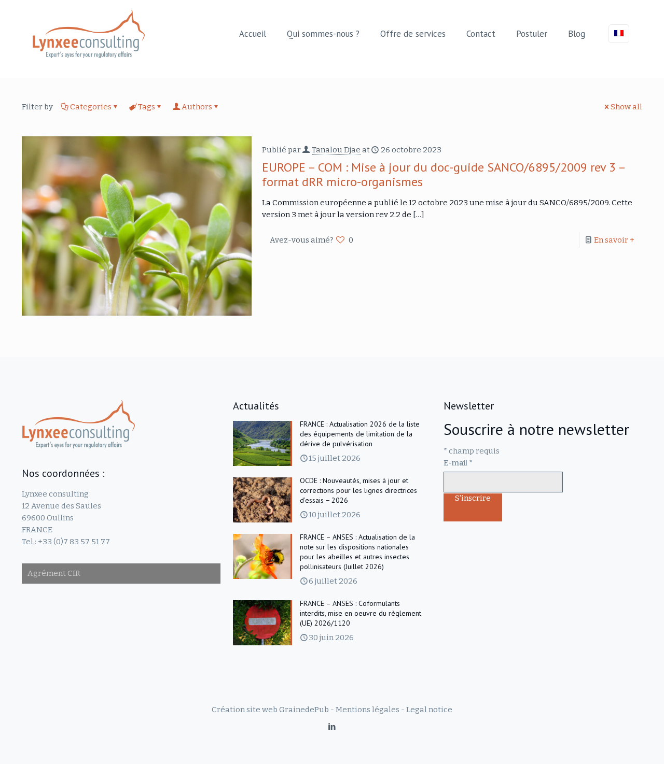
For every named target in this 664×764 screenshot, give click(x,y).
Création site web (245, 709)
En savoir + (614, 240)
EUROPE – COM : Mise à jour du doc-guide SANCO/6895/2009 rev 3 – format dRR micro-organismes (443, 174)
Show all (626, 106)
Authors (197, 106)
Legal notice (429, 709)
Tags (146, 106)
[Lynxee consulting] (88, 33)
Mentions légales (367, 709)
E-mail (458, 463)
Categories (91, 106)
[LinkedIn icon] (332, 726)
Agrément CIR (53, 573)
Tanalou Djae (336, 149)
